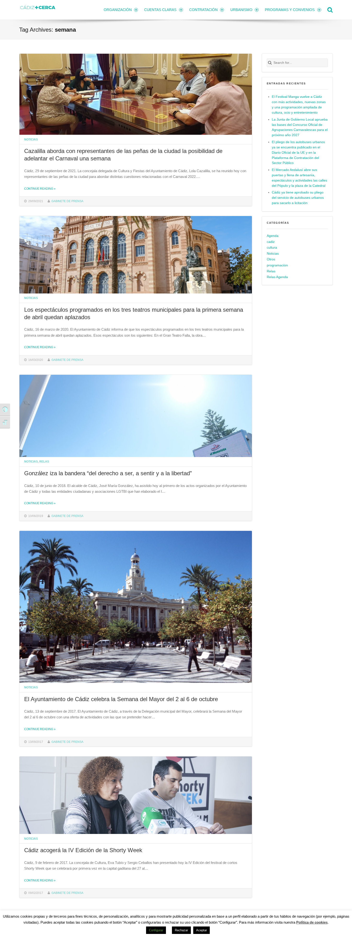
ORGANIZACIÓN (118, 10)
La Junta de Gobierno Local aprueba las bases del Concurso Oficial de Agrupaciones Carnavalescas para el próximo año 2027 (300, 127)
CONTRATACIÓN (203, 10)
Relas (44, 461)
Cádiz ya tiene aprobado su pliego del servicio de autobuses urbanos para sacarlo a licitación (298, 198)
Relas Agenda (277, 277)
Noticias (31, 139)
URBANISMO (241, 10)
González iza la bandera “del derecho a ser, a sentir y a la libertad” (108, 473)
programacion (277, 265)
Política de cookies (312, 922)
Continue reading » (40, 188)
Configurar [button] (156, 930)
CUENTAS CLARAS (160, 10)
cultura (272, 247)
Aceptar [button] (201, 930)
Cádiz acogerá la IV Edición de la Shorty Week (83, 850)
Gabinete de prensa (67, 201)
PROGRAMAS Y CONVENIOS (290, 10)
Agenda (272, 236)
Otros (271, 259)
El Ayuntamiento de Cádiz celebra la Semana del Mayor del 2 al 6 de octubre (121, 699)
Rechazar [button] (181, 930)
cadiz (271, 242)
